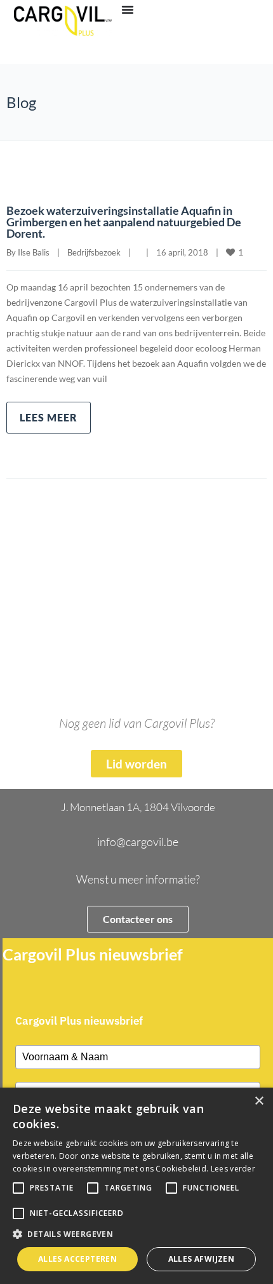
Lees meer (48, 417)
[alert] (136, 1186)
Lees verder (233, 1168)
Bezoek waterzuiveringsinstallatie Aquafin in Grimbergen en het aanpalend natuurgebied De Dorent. (123, 221)
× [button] (258, 1101)
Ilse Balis (34, 252)
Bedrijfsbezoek (94, 252)
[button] (136, 1234)
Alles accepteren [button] (77, 1258)
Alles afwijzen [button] (201, 1258)
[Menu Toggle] (127, 9)
